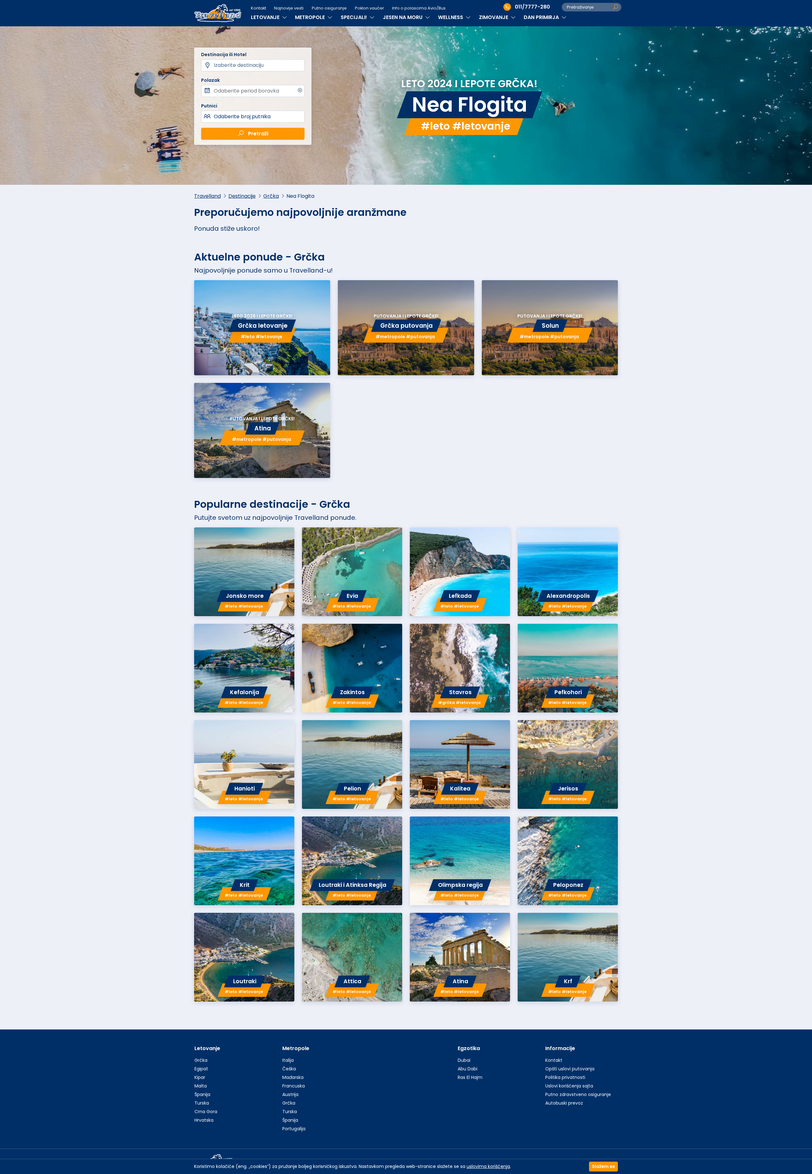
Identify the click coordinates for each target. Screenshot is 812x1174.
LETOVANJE (266, 17)
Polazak (210, 80)
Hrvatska (203, 1120)
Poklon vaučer (369, 8)
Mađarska (293, 1077)
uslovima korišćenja (488, 1166)
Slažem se (603, 1166)
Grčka (271, 196)
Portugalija (293, 1129)
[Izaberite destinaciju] (252, 65)
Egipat (201, 1069)
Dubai (464, 1060)
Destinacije (242, 196)
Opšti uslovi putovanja (569, 1069)
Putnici (209, 106)
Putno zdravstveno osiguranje (578, 1094)
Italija (288, 1060)
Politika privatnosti (565, 1077)
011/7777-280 (532, 6)
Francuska (293, 1086)
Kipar (199, 1077)
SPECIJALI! (354, 17)
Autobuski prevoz (564, 1103)
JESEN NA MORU (403, 17)
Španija (202, 1094)
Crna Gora (205, 1111)
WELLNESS (451, 17)
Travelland (207, 196)
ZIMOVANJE (494, 17)
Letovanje (207, 1048)
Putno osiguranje (329, 8)
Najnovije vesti (289, 8)
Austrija (290, 1094)
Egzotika (469, 1048)
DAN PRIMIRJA (542, 17)
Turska (201, 1103)
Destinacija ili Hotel (223, 54)
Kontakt (258, 8)
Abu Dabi (467, 1069)
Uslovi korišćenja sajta (569, 1086)
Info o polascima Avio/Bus (419, 8)
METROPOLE (310, 17)
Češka (289, 1069)
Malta (200, 1086)
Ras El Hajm (470, 1077)
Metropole (295, 1048)
